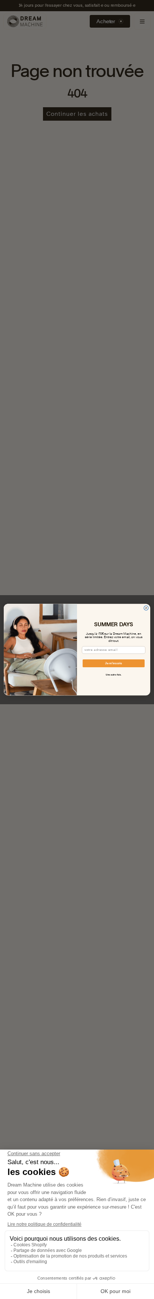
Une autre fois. (113, 674)
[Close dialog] (146, 608)
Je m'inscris (113, 663)
